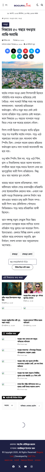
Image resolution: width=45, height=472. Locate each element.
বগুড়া (20, 19)
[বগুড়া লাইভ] (22, 5)
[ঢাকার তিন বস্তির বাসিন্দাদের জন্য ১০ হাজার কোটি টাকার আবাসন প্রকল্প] (9, 387)
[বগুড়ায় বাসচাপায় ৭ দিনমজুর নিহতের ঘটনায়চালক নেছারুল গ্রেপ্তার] (9, 353)
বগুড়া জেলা (28, 254)
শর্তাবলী (16, 460)
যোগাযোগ (38, 460)
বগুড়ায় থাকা (13, 19)
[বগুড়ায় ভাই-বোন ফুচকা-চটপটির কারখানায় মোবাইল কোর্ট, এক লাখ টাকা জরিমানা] (9, 364)
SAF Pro (31, 456)
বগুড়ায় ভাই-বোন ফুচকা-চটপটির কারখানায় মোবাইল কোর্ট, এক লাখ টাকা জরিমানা (30, 363)
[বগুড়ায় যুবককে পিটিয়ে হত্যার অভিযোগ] (33, 312)
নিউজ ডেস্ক (7, 40)
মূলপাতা (6, 19)
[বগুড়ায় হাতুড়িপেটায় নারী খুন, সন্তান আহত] (12, 312)
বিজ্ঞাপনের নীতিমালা (27, 460)
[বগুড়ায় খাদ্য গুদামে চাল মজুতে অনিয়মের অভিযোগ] (9, 342)
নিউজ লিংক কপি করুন (22, 267)
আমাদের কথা (8, 460)
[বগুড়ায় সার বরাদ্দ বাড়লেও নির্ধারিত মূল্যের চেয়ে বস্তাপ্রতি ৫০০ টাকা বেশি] (9, 376)
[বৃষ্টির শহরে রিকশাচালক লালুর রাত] (12, 288)
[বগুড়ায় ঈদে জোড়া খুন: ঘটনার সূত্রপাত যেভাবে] (33, 287)
